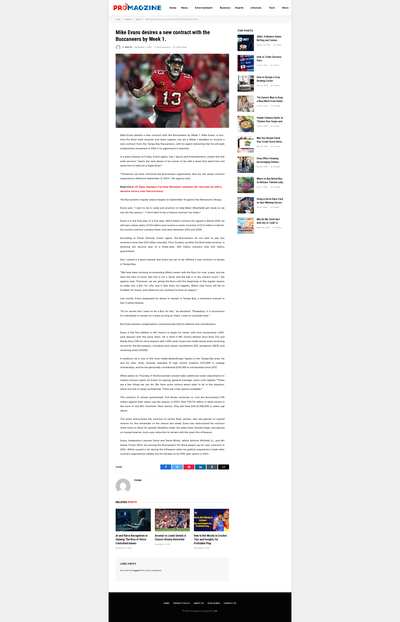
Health (239, 7)
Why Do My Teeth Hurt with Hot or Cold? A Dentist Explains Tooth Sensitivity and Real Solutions (269, 221)
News (184, 7)
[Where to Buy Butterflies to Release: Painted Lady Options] (246, 185)
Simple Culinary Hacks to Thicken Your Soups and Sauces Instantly (270, 119)
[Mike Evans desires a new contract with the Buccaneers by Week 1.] (172, 91)
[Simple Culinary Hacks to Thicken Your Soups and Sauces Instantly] (246, 124)
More (285, 7)
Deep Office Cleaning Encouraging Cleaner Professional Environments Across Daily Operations (268, 160)
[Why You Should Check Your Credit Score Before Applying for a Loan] (246, 144)
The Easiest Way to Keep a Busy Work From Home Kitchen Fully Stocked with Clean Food (270, 99)
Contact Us (230, 603)
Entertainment (203, 7)
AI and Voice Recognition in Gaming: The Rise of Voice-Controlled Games (132, 539)
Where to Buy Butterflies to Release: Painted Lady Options (270, 180)
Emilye (128, 47)
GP (215, 611)
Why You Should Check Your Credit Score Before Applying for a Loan (270, 140)
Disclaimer (214, 603)
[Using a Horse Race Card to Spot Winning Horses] (246, 205)
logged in (137, 570)
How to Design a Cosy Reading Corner (268, 79)
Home (173, 7)
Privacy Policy (181, 603)
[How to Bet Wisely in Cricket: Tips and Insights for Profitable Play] (211, 520)
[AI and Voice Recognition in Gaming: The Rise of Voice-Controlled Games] (133, 520)
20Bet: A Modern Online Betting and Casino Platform (269, 38)
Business (225, 7)
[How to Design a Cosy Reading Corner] (246, 83)
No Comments (164, 47)
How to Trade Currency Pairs (269, 58)
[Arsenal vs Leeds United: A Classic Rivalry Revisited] (172, 520)
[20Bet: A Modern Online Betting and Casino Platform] (246, 43)
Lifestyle (256, 7)
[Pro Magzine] (137, 7)
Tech (272, 7)
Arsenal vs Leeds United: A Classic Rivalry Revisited (170, 537)
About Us (199, 603)
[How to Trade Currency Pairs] (246, 63)
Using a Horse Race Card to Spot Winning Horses (270, 200)
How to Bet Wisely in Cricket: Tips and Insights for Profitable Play (210, 539)
